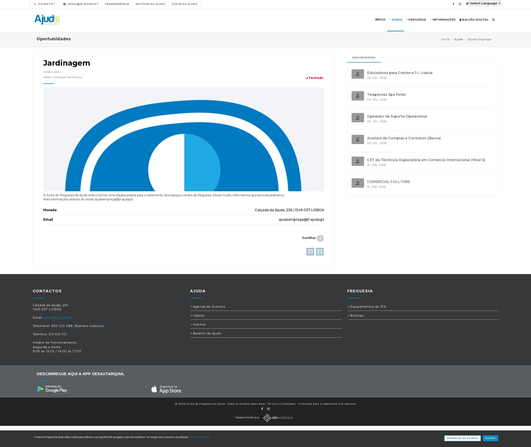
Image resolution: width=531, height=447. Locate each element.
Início (445, 39)
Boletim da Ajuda (206, 333)
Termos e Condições (280, 403)
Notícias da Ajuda (150, 4)
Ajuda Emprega (480, 39)
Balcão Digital (474, 19)
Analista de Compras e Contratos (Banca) (404, 138)
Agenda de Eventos (208, 307)
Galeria (198, 315)
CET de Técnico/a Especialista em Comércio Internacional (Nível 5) (426, 160)
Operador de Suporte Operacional (397, 116)
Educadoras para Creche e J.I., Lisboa (400, 73)
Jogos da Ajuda (184, 4)
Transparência (117, 4)
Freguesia (417, 19)
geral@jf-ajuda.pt (82, 4)
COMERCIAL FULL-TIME (388, 182)
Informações (444, 19)
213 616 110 (45, 4)
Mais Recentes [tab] (363, 57)
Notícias (356, 315)
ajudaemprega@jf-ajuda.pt (301, 220)
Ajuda (396, 19)
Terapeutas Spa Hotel (386, 94)
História (199, 324)
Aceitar (491, 438)
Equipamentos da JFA (367, 307)
